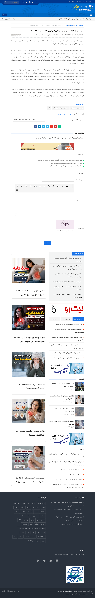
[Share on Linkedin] (39, 126)
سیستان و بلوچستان (38, 528)
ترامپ (16, 507)
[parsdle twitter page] (44, 561)
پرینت (47, 35)
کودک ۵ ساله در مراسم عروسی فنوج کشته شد (69, 324)
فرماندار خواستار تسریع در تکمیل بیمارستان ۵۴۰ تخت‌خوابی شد (74, 19)
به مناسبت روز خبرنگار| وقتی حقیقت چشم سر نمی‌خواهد (66, 353)
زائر (49, 108)
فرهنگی (66, 114)
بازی (43, 507)
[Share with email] (51, 126)
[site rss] (38, 561)
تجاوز (22, 507)
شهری (66, 25)
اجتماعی (71, 25)
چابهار (20, 537)
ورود (4, 15)
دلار (29, 516)
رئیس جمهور (40, 520)
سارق (42, 524)
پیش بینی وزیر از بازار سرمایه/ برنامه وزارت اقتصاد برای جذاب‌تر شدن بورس (59, 138)
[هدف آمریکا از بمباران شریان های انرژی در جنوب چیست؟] (79, 411)
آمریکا (33, 503)
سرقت (37, 524)
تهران (36, 512)
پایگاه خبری (41, 537)
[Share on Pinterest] (55, 126)
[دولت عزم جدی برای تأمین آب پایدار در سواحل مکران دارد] (79, 386)
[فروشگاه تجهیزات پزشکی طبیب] (66, 369)
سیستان (24, 524)
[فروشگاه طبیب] (66, 439)
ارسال (47, 243)
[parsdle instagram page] (57, 561)
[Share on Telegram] (43, 126)
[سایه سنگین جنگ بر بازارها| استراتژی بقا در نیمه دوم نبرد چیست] (79, 424)
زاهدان (66, 108)
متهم (33, 532)
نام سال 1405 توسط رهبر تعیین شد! (71, 470)
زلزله (20, 520)
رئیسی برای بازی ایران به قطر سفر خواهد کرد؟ (69, 517)
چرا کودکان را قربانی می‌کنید (74, 521)
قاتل (43, 532)
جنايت (30, 512)
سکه (31, 524)
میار (28, 532)
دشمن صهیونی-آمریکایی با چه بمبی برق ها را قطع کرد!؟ (66, 502)
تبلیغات (78, 2)
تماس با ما (71, 2)
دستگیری (35, 516)
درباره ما (91, 2)
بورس (28, 507)
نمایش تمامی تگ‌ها (34, 541)
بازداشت (16, 503)
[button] (17, 186)
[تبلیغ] (47, 147)
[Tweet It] (47, 126)
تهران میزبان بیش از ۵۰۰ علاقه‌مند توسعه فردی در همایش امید (68, 511)
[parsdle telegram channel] (51, 561)
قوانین (85, 2)
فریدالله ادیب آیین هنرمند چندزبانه (72, 524)
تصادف (42, 512)
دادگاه (42, 516)
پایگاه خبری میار (79, 25)
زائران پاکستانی (57, 108)
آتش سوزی (41, 503)
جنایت (23, 512)
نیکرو (22, 532)
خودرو (17, 512)
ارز (28, 503)
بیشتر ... (51, 450)
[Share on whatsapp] (59, 126)
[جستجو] (5, 2)
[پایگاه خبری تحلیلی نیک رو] (66, 309)
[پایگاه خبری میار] (82, 8)
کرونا (15, 537)
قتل (38, 532)
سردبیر (60, 114)
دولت (23, 516)
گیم (43, 541)
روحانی (32, 520)
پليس (33, 537)
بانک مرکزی (36, 507)
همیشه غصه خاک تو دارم (75, 506)
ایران (23, 503)
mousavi (68, 35)
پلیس (27, 537)
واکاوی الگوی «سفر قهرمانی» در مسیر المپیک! (69, 480)
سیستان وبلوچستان (77, 108)
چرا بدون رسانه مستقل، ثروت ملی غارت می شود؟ (67, 282)
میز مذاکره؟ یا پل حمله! (75, 475)
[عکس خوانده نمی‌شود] (65, 225)
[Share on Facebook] (35, 126)
